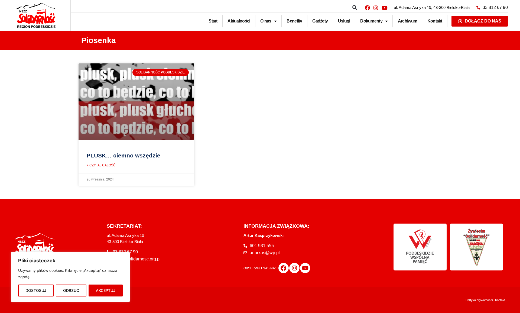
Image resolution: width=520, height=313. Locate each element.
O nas (265, 21)
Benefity (294, 21)
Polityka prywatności (479, 300)
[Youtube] (384, 8)
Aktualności (238, 21)
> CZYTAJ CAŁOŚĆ (101, 165)
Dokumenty (371, 21)
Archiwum (407, 21)
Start (213, 21)
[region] (70, 277)
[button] (354, 7)
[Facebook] (367, 8)
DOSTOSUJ (35, 290)
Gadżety (320, 21)
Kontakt (434, 21)
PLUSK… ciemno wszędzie (123, 155)
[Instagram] (376, 8)
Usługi (344, 21)
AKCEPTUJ (105, 290)
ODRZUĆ (71, 290)
